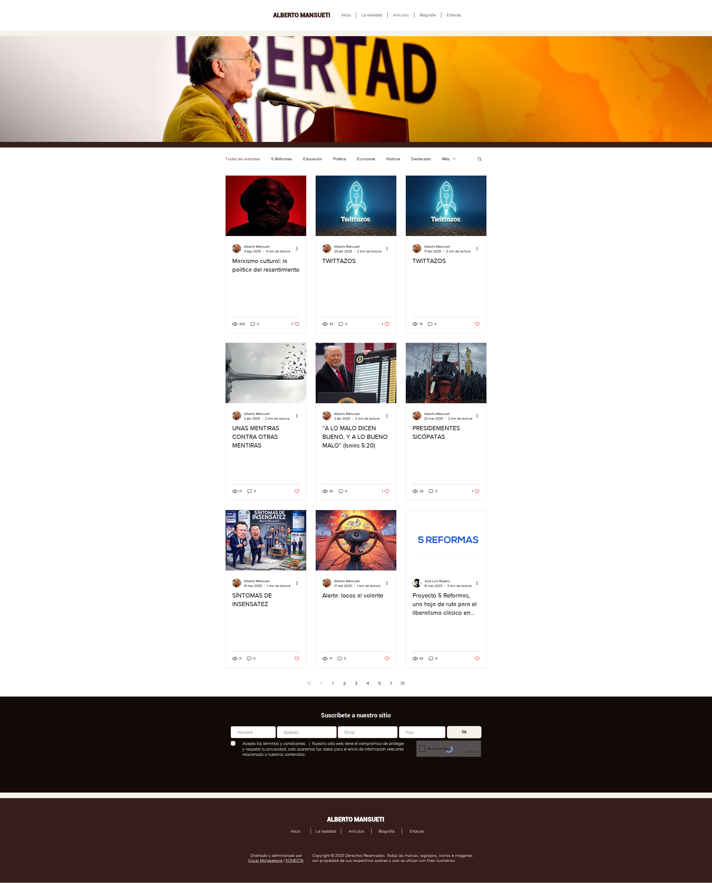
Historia (393, 158)
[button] (479, 159)
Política (339, 158)
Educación (312, 158)
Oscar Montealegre (265, 860)
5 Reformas (281, 158)
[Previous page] (321, 683)
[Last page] (403, 683)
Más (446, 158)
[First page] (309, 683)
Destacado (421, 158)
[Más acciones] (298, 248)
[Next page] (391, 683)
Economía (366, 158)
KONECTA (294, 860)
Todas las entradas (242, 158)
